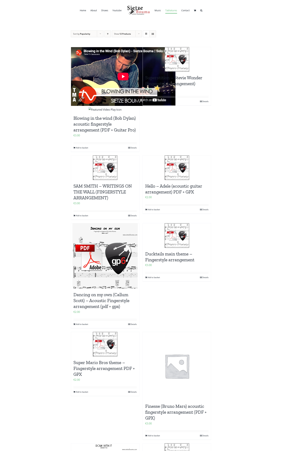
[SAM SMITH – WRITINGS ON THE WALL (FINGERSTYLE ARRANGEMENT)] (105, 167)
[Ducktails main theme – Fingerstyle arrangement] (177, 235)
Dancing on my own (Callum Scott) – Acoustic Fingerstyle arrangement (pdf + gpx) (101, 300)
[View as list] (152, 34)
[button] (198, 10)
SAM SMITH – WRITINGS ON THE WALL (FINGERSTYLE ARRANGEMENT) (102, 192)
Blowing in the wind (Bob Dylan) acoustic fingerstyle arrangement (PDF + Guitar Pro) (104, 124)
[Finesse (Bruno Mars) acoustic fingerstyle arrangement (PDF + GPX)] (177, 366)
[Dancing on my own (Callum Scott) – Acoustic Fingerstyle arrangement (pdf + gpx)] (105, 256)
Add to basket (82, 147)
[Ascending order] (107, 34)
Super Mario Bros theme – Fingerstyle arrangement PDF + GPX (104, 368)
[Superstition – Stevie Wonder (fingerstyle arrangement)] (177, 59)
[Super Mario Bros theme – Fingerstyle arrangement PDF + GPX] (105, 344)
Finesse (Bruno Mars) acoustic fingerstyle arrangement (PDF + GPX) (176, 412)
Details (133, 147)
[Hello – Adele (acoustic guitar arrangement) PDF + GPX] (177, 167)
